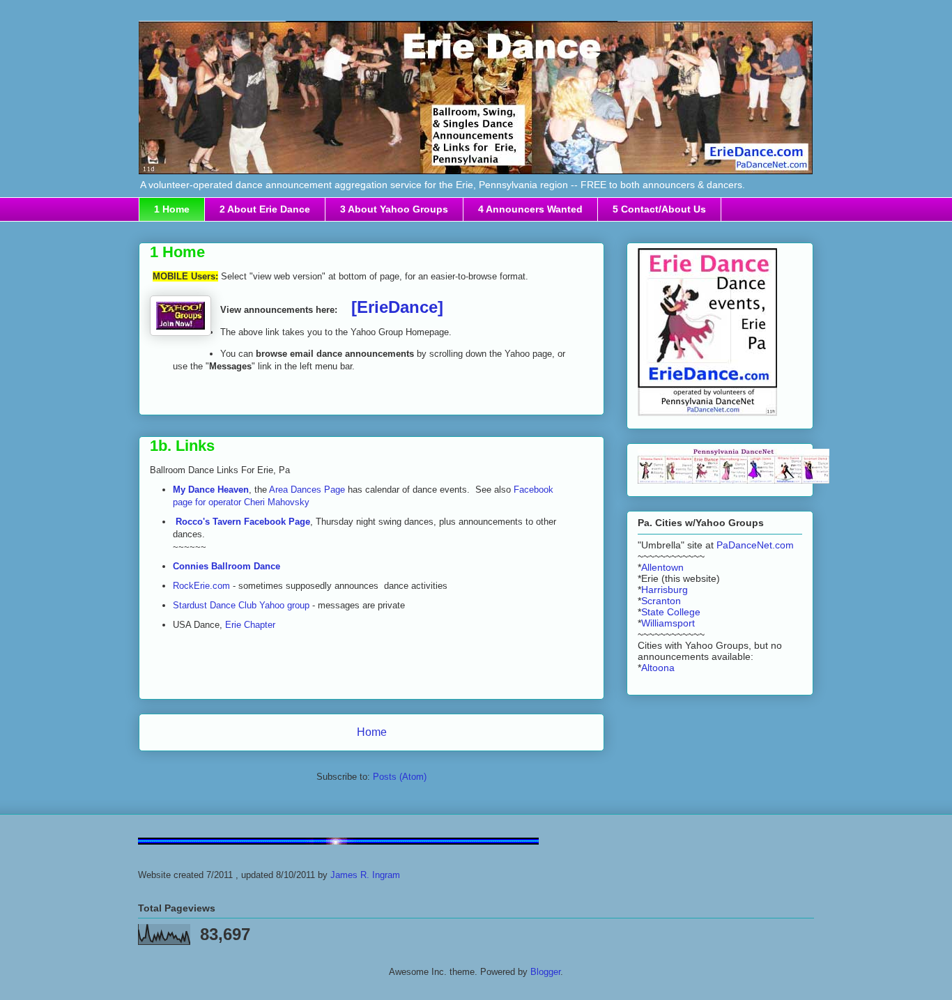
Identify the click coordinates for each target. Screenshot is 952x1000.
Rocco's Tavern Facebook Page (243, 521)
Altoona (658, 667)
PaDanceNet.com (755, 545)
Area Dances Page (307, 489)
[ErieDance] (397, 307)
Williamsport (668, 623)
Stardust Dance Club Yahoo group (241, 605)
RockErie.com (201, 585)
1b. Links (182, 445)
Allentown (662, 567)
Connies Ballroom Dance (226, 566)
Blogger (545, 972)
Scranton (661, 600)
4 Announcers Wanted (530, 209)
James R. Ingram (365, 875)
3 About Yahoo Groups (394, 209)
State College (670, 611)
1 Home (172, 209)
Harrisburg (664, 589)
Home (372, 732)
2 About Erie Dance (265, 209)
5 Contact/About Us (659, 209)
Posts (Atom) (400, 776)
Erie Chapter (250, 625)
